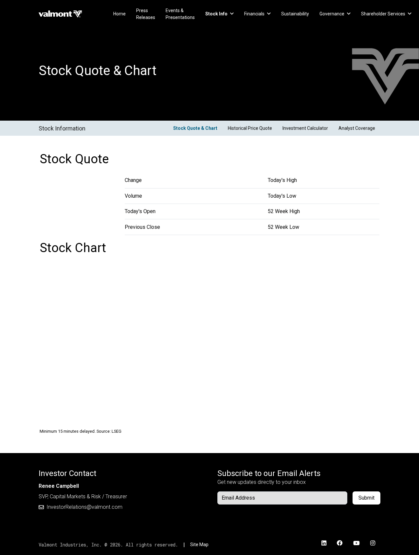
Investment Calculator (305, 128)
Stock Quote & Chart (195, 128)
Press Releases (145, 14)
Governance (331, 13)
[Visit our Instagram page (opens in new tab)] (372, 543)
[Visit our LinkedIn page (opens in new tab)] (324, 543)
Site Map (199, 544)
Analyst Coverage (356, 128)
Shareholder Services (383, 13)
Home (119, 13)
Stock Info (216, 13)
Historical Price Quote (250, 128)
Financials (254, 13)
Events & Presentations (180, 14)
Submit (366, 498)
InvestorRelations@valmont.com (84, 507)
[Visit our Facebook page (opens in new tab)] (340, 543)
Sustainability (295, 13)
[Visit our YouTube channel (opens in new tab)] (356, 543)
